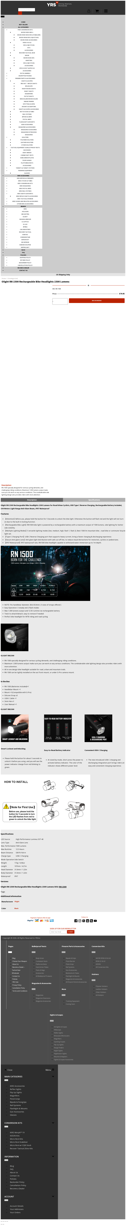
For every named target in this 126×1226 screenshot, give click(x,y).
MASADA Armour (25, 219)
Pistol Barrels (25, 73)
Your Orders (15, 1212)
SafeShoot (25, 239)
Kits (28, 48)
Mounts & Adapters (29, 106)
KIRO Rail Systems (25, 191)
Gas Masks (27, 150)
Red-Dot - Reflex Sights (29, 83)
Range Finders (29, 101)
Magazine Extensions (29, 132)
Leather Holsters (27, 142)
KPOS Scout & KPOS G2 (26, 68)
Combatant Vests (27, 155)
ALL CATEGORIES (23, 27)
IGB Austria (25, 214)
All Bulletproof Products (44, 976)
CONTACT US (23, 270)
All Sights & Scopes (60, 1027)
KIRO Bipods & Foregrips (25, 178)
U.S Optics (25, 222)
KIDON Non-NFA (28, 58)
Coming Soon (70, 1004)
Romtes (25, 234)
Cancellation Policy (25, 265)
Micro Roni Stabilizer (19, 1142)
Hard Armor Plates (27, 158)
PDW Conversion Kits (25, 30)
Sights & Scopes (27, 81)
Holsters (25, 137)
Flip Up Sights (29, 96)
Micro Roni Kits (16, 1139)
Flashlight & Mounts (27, 122)
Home (23, 22)
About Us (15, 964)
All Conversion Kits (102, 967)
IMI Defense (25, 242)
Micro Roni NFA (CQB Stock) (29, 37)
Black (16, 908)
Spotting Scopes (29, 104)
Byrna (25, 227)
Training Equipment (25, 170)
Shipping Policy (25, 257)
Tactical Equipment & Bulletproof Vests (25, 147)
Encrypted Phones (25, 76)
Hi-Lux (25, 224)
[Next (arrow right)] (3, 1224)
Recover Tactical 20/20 (27, 53)
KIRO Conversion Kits (25, 183)
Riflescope (29, 86)
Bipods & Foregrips (18, 1102)
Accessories (29, 50)
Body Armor (27, 152)
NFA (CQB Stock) (28, 45)
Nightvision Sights (29, 89)
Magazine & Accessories (27, 127)
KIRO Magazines (25, 186)
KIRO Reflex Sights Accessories (27, 196)
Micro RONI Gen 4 (27, 32)
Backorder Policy (25, 263)
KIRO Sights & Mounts (25, 193)
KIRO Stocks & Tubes (25, 181)
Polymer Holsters (26, 140)
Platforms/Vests (27, 163)
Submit (70, 932)
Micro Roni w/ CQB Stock (20, 1145)
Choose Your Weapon (19, 961)
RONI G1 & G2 (27, 42)
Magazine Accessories (29, 129)
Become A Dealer (23, 268)
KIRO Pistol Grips (25, 188)
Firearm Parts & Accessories (25, 78)
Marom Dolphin (25, 245)
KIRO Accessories (17, 1086)
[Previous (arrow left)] (1, 1224)
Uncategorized (13, 278)
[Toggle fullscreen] (5, 1221)
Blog (23, 250)
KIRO (25, 209)
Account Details (16, 1206)
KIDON (27, 55)
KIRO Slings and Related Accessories (25, 201)
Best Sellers (23, 24)
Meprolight (25, 247)
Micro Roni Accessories (28, 40)
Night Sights (28, 91)
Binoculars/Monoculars (29, 99)
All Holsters (100, 995)
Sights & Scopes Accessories (29, 109)
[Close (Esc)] (1, 1221)
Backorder (97, 300)
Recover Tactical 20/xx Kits (21, 1148)
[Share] (3, 1221)
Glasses (27, 173)
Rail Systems (27, 114)
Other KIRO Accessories (25, 204)
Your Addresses (17, 1209)
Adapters (29, 60)
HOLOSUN (25, 211)
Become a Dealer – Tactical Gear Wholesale (18, 970)
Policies (23, 255)
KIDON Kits (15, 1135)
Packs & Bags (27, 160)
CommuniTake (25, 237)
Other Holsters (27, 145)
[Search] (20, 13)
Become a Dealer (17, 1188)
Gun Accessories (27, 124)
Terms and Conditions (19, 991)
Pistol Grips (27, 119)
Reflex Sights (58, 1033)
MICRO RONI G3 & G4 (103, 958)
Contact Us (16, 976)
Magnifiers (29, 94)
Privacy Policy (16, 985)
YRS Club (15, 982)
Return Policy (25, 260)
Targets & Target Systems (25, 168)
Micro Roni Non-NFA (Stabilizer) (28, 35)
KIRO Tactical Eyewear (25, 199)
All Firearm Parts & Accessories (76, 982)
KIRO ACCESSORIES (23, 176)
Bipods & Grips (27, 117)
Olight (25, 217)
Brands (23, 206)
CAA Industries (25, 229)
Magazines (29, 135)
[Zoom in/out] (7, 1221)
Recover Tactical (25, 232)
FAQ (23, 252)
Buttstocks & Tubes (27, 111)
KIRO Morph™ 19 (17, 1132)
